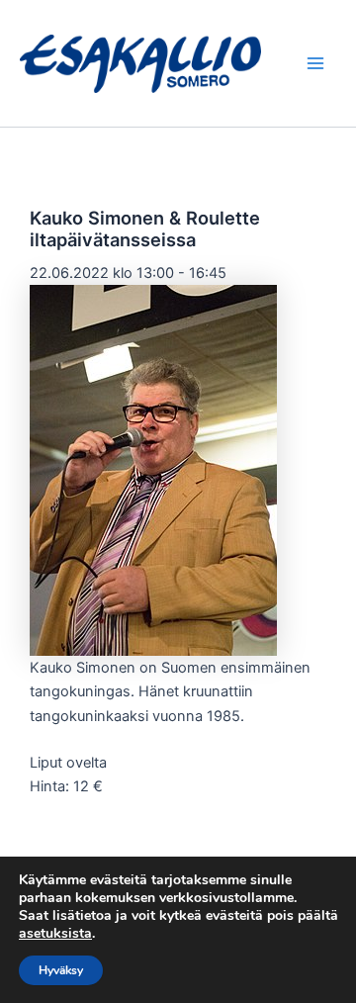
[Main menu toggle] (315, 63)
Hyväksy (61, 970)
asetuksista (55, 934)
